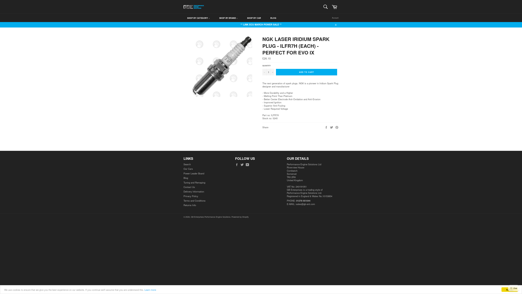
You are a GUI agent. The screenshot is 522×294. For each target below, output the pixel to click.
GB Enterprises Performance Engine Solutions (210, 216)
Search (187, 164)
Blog (186, 178)
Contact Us (189, 187)
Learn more (150, 289)
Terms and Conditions (195, 200)
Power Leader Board (194, 173)
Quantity (266, 66)
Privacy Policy (191, 196)
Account (335, 17)
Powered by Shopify (240, 216)
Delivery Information (194, 191)
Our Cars (188, 168)
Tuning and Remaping (194, 182)
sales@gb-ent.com (305, 204)
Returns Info (190, 205)
